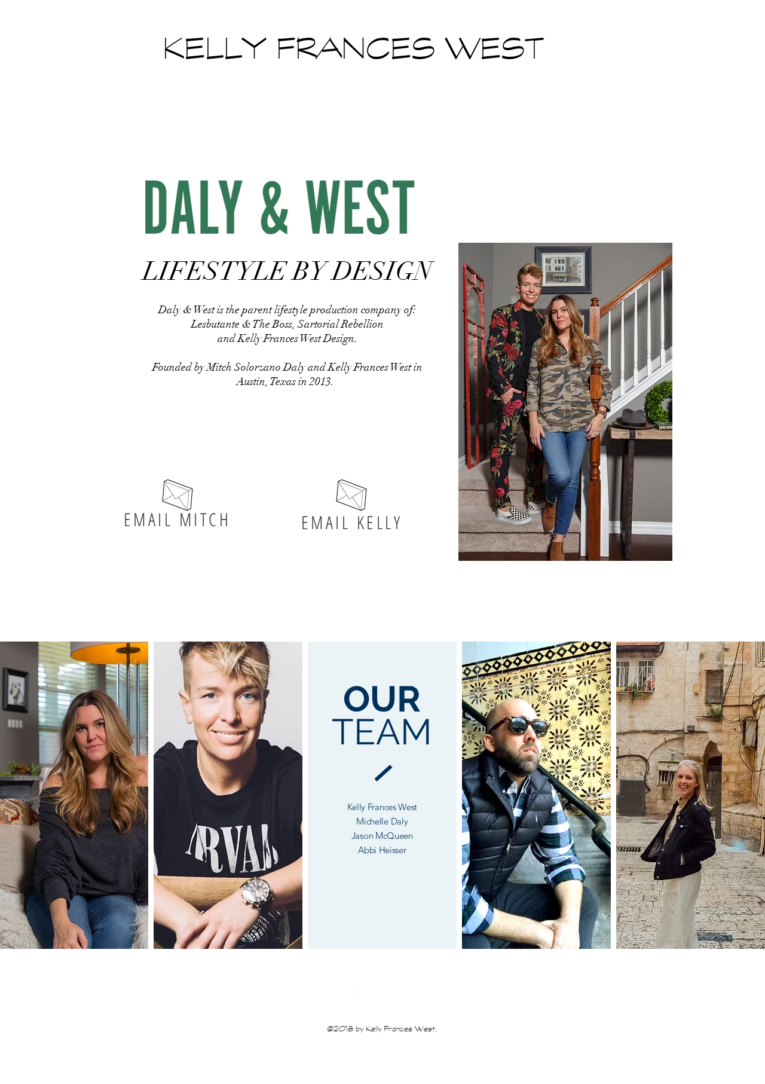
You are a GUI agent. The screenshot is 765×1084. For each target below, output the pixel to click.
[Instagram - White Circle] (376, 991)
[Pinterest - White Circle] (394, 991)
